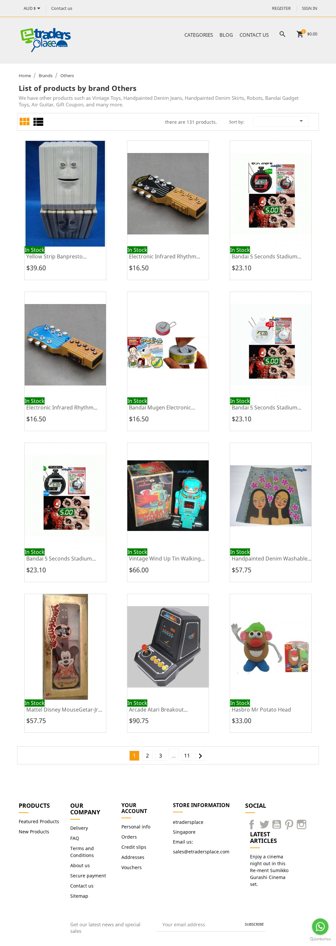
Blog (226, 35)
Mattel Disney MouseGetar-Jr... (64, 709)
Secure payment (88, 875)
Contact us (61, 8)
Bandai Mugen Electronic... (162, 407)
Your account (134, 808)
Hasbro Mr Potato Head (261, 709)
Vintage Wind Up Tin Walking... (167, 558)
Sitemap (79, 896)
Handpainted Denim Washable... (271, 558)
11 (187, 755)
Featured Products (39, 821)
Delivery (79, 828)
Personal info (135, 827)
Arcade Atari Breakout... (158, 709)
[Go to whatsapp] (320, 926)
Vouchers (131, 867)
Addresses (132, 857)
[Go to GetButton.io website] (320, 939)
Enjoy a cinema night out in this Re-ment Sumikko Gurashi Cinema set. (269, 870)
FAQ (74, 838)
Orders (129, 837)
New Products (34, 831)
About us (80, 865)
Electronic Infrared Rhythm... (164, 256)
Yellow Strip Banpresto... (56, 256)
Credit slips (133, 847)
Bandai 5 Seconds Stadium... (266, 256)
